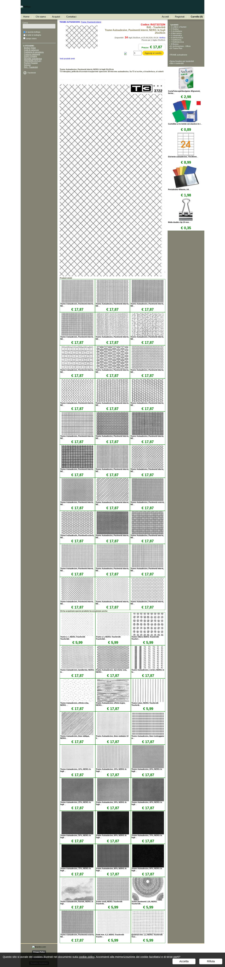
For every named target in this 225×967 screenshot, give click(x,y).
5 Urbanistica (176, 35)
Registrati (179, 16)
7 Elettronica (175, 40)
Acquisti (56, 16)
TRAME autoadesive (178, 55)
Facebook (32, 73)
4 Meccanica (176, 33)
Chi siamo (41, 16)
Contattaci (71, 16)
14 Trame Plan (176, 48)
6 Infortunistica (176, 38)
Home (26, 16)
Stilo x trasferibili (177, 63)
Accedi (165, 16)
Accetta (184, 961)
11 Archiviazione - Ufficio (180, 46)
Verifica (162, 38)
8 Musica (174, 44)
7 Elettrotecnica (177, 42)
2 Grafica (174, 29)
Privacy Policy (39, 952)
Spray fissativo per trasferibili (182, 61)
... (185, 124)
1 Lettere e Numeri (178, 27)
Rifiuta (211, 961)
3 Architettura (176, 31)
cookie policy (86, 956)
